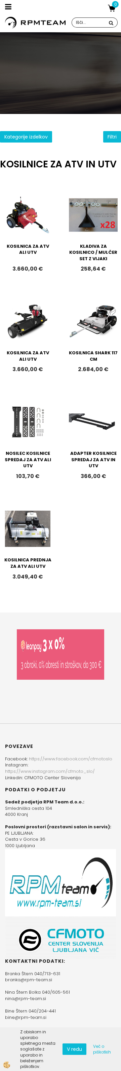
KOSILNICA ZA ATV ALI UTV (28, 249)
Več (28, 228)
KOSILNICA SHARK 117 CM (93, 356)
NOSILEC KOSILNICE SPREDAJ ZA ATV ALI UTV (28, 459)
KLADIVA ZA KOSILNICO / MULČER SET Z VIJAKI (93, 252)
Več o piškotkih (102, 1049)
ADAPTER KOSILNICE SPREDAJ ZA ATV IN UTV (93, 459)
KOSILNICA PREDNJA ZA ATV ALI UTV (27, 563)
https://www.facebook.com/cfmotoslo (70, 759)
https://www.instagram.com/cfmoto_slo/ (50, 771)
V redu (74, 1049)
